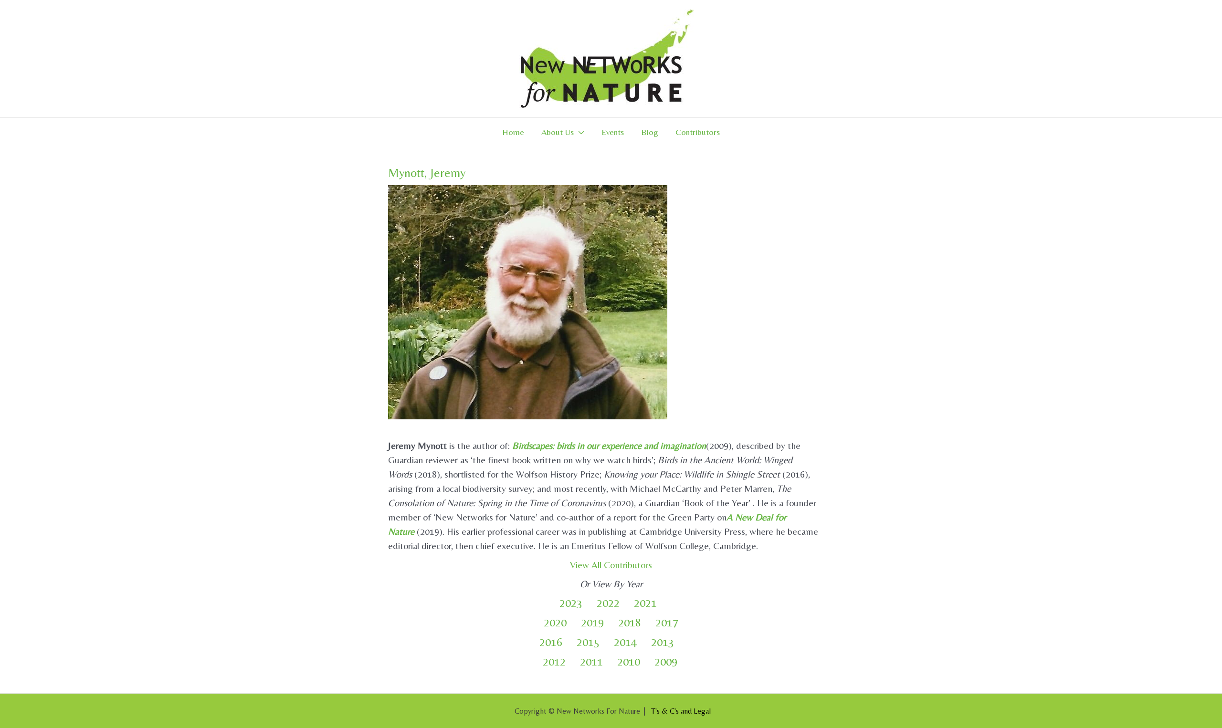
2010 (628, 661)
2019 (592, 622)
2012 (554, 661)
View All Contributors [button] (611, 564)
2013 (662, 641)
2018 (629, 622)
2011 (591, 661)
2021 (645, 602)
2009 (665, 661)
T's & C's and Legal (681, 711)
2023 (570, 602)
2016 (550, 641)
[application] (579, 132)
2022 (608, 602)
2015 (588, 641)
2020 (555, 622)
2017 (666, 622)
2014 (625, 641)
